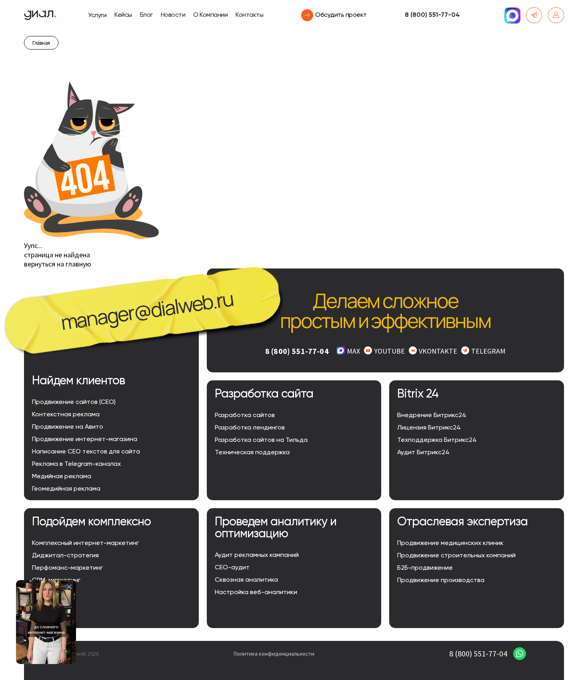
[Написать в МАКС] (512, 15)
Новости (173, 15)
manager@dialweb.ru (147, 310)
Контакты (249, 15)
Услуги (97, 15)
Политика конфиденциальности (274, 653)
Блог (146, 15)
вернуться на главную (57, 263)
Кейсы (123, 15)
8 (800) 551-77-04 (432, 15)
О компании (210, 15)
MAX (353, 351)
